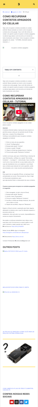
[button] (4, 4)
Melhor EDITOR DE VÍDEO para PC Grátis (16, 287)
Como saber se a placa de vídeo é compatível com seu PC (18, 389)
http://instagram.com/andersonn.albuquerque (16, 232)
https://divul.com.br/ (18, 236)
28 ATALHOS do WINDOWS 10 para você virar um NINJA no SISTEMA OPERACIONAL (18, 332)
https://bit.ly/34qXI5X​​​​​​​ (17, 226)
